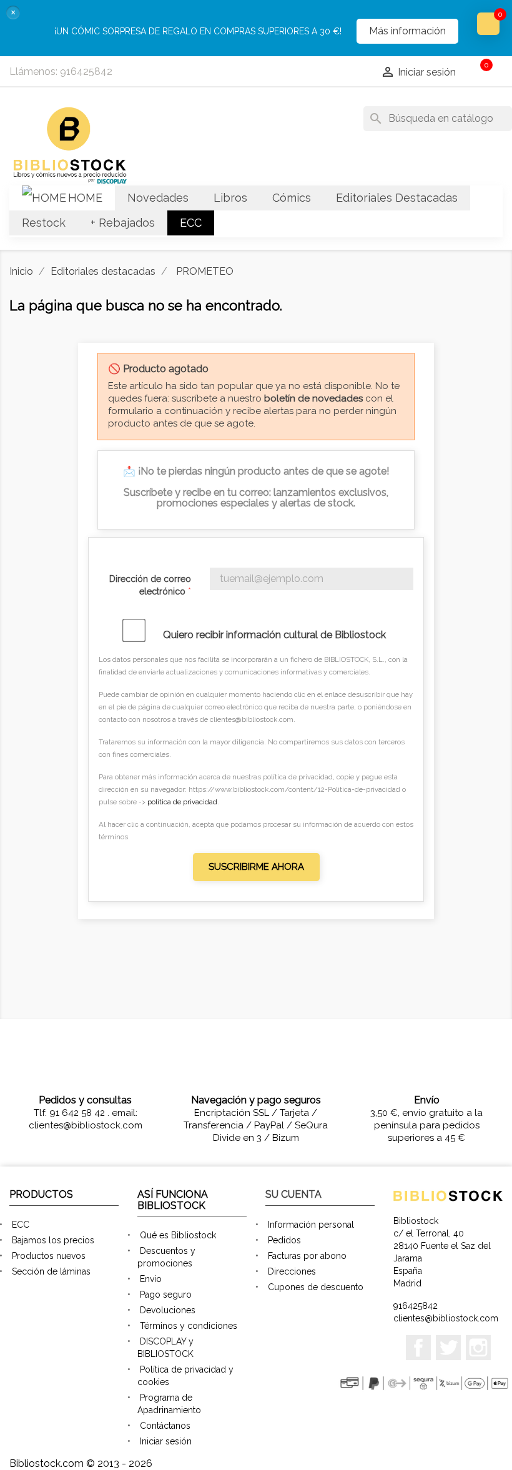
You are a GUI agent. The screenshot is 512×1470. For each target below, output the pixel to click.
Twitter (448, 1347)
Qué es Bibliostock (178, 1235)
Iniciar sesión (166, 1441)
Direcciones (292, 1271)
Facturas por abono (307, 1256)
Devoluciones (167, 1310)
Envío (151, 1279)
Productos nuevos (49, 1256)
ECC (20, 1225)
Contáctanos (165, 1426)
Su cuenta (293, 1194)
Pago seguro (166, 1295)
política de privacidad (182, 801)
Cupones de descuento (315, 1287)
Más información (407, 31)
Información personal (311, 1225)
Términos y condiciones (188, 1326)
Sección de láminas (51, 1271)
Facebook (418, 1347)
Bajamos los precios (53, 1240)
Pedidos (284, 1240)
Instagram (478, 1347)
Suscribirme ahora (256, 866)
